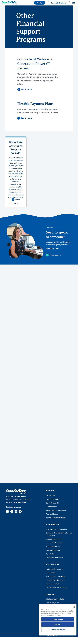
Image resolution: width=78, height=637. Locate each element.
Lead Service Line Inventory (56, 587)
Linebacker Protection (54, 557)
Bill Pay (39, 3)
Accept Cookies (58, 619)
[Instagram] (11, 511)
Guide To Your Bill (52, 503)
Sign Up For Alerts (53, 550)
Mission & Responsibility (55, 599)
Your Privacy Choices (58, 629)
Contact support (55, 255)
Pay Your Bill (50, 495)
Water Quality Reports (54, 569)
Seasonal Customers (53, 539)
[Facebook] (7, 511)
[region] (57, 619)
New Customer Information (56, 529)
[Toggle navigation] (73, 2)
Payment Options (52, 499)
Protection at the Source (55, 580)
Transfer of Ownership (54, 543)
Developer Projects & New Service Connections (59, 534)
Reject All (58, 624)
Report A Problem (53, 546)
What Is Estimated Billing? (56, 517)
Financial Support (52, 514)
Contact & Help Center (59, 3)
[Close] (74, 607)
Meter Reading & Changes (56, 510)
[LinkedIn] (16, 511)
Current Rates (51, 506)
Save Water (50, 554)
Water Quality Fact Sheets (56, 576)
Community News (52, 602)
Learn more (26, 89)
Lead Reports (51, 572)
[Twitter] (20, 511)
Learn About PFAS (52, 584)
